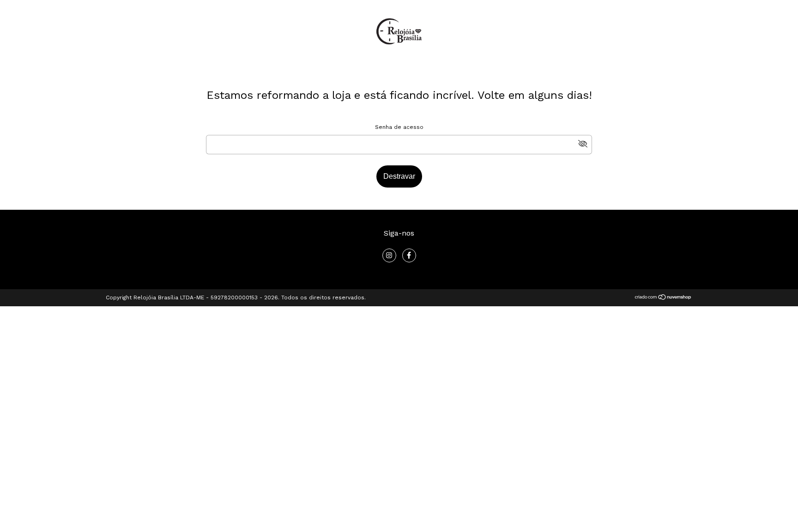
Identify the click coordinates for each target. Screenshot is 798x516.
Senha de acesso (399, 127)
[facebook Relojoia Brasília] (409, 255)
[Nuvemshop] (663, 298)
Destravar (399, 176)
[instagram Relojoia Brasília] (389, 255)
